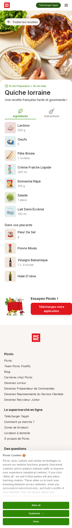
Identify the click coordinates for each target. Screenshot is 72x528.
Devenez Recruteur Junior (22, 399)
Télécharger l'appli (48, 5)
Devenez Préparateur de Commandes (29, 388)
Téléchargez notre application (51, 309)
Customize (34, 513)
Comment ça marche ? (19, 422)
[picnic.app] (7, 5)
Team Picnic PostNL (17, 366)
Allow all (36, 505)
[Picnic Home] (36, 337)
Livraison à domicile (17, 433)
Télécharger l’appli (16, 416)
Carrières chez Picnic (18, 377)
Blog (7, 371)
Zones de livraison (16, 427)
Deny (36, 521)
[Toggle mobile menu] (66, 5)
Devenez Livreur (15, 383)
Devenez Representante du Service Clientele (33, 394)
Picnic (8, 360)
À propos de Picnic (17, 438)
